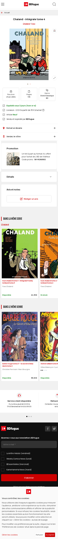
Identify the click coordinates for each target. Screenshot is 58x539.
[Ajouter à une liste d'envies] (54, 30)
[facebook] (47, 428)
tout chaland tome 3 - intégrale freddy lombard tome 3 (17, 282)
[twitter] (54, 428)
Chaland (5, 224)
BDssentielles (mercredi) (17, 464)
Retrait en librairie (14, 128)
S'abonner (29, 477)
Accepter (50, 534)
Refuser (39, 534)
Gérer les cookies (10, 534)
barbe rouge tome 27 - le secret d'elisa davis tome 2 (17, 365)
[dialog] (29, 513)
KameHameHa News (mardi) (19, 469)
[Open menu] (2, 4)
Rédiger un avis (31, 199)
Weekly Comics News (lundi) (19, 458)
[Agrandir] (54, 77)
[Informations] (43, 110)
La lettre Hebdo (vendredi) (18, 453)
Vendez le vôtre (13, 136)
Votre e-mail (8, 444)
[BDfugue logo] (31, 4)
